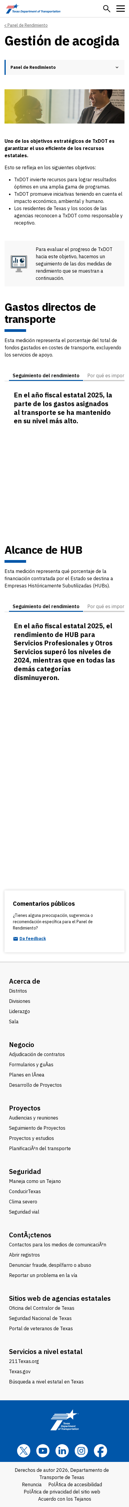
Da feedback (33, 938)
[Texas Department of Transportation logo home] (33, 8)
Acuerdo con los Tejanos (64, 1499)
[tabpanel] (64, 462)
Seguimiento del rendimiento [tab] (46, 375)
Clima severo (23, 1202)
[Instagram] (81, 1450)
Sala (14, 1021)
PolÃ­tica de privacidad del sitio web (62, 1492)
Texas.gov (20, 1371)
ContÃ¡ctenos (30, 1234)
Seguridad (25, 1171)
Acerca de (24, 981)
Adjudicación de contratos (37, 1054)
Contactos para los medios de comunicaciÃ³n (57, 1245)
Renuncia (32, 1484)
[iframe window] (64, 473)
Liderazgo (19, 1011)
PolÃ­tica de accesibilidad (75, 1484)
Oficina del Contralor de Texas (41, 1308)
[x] (23, 1450)
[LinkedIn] (62, 1450)
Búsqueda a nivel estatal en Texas (46, 1382)
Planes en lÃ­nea (26, 1075)
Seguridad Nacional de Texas (40, 1318)
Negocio (21, 1044)
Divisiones (19, 1001)
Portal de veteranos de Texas (41, 1328)
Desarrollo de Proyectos (35, 1085)
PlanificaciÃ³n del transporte (40, 1148)
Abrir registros (24, 1255)
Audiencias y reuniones (33, 1118)
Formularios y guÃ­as (31, 1064)
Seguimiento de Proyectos (37, 1128)
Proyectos (24, 1108)
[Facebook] (100, 1450)
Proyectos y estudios (31, 1138)
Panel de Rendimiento (28, 25)
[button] (106, 8)
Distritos (18, 991)
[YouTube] (43, 1450)
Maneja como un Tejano (35, 1181)
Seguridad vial (24, 1212)
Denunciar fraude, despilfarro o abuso (50, 1265)
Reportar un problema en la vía (43, 1275)
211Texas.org (24, 1361)
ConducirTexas (25, 1191)
